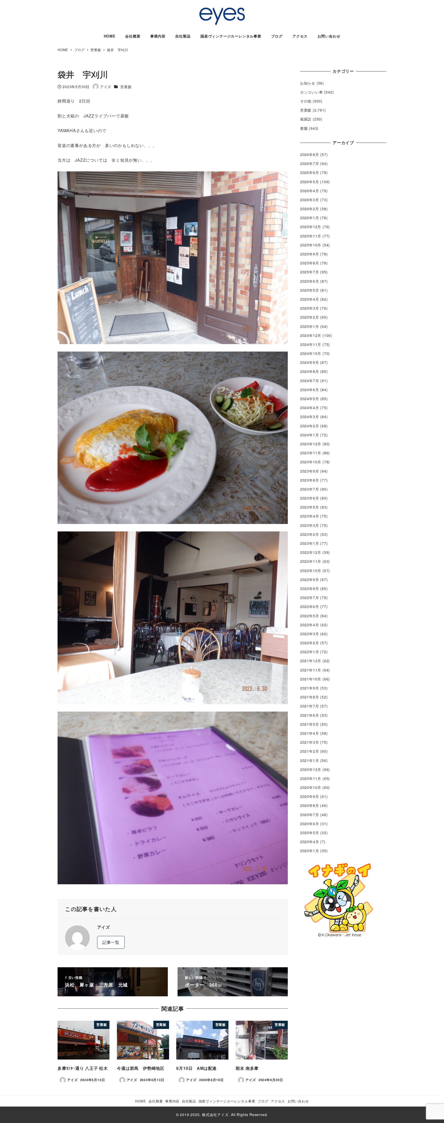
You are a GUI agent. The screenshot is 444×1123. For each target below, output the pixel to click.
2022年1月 (309, 651)
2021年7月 (309, 705)
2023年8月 (309, 480)
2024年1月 (309, 434)
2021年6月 (309, 715)
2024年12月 (310, 335)
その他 (305, 101)
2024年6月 (309, 389)
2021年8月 (309, 696)
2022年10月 (310, 570)
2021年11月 (310, 670)
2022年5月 (309, 615)
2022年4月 (309, 624)
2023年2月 (309, 534)
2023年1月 (309, 543)
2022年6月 (309, 606)
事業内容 (172, 1101)
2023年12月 (310, 443)
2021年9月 (309, 688)
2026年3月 (309, 199)
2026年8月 (309, 154)
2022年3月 (309, 633)
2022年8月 (309, 588)
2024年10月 (310, 353)
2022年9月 (309, 579)
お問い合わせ (298, 1101)
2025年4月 (309, 299)
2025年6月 (309, 281)
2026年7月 (309, 163)
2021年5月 (309, 724)
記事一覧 (110, 942)
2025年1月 (309, 326)
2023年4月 (309, 516)
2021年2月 (309, 751)
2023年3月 (309, 525)
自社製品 (189, 1101)
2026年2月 (309, 208)
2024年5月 (309, 398)
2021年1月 (309, 760)
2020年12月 (310, 769)
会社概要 (156, 1101)
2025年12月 (310, 226)
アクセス (278, 1101)
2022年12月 (310, 552)
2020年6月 (309, 823)
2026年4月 (309, 190)
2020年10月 (310, 787)
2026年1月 (309, 217)
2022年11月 (310, 561)
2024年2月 (309, 425)
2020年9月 (309, 796)
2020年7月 (309, 814)
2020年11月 (310, 778)
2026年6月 (309, 172)
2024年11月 (310, 344)
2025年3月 (309, 308)
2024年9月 (309, 362)
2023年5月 (309, 507)
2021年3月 (309, 742)
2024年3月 (309, 416)
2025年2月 (309, 317)
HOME (140, 1101)
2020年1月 (309, 850)
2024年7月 (309, 380)
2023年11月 (310, 452)
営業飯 (126, 86)
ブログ (263, 1101)
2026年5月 (309, 181)
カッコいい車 (311, 92)
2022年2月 (309, 642)
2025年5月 (309, 290)
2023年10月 (310, 461)
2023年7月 (309, 489)
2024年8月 (309, 371)
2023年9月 (309, 471)
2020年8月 (309, 805)
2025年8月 (309, 262)
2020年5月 (309, 832)
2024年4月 (309, 407)
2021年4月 (309, 733)
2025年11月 (310, 235)
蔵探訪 (305, 119)
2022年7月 (309, 597)
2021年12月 (310, 660)
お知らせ (307, 83)
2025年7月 (309, 271)
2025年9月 (309, 253)
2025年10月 (310, 244)
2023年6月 (309, 498)
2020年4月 (309, 841)
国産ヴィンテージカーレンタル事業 (227, 1101)
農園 (304, 128)
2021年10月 (310, 679)
